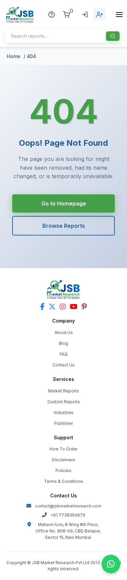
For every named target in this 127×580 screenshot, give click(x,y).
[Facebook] (42, 306)
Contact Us (63, 364)
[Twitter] (52, 306)
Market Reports (63, 390)
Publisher (63, 423)
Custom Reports (63, 401)
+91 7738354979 (67, 515)
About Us (64, 332)
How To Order (63, 448)
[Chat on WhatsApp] (111, 564)
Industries (63, 412)
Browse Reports (63, 225)
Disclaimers (63, 459)
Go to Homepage (63, 203)
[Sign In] (85, 14)
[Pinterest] (84, 306)
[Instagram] (63, 306)
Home (13, 56)
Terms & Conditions (63, 481)
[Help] (51, 14)
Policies (63, 470)
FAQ (64, 354)
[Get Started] (99, 14)
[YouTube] (74, 306)
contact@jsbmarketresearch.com (68, 505)
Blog (63, 343)
